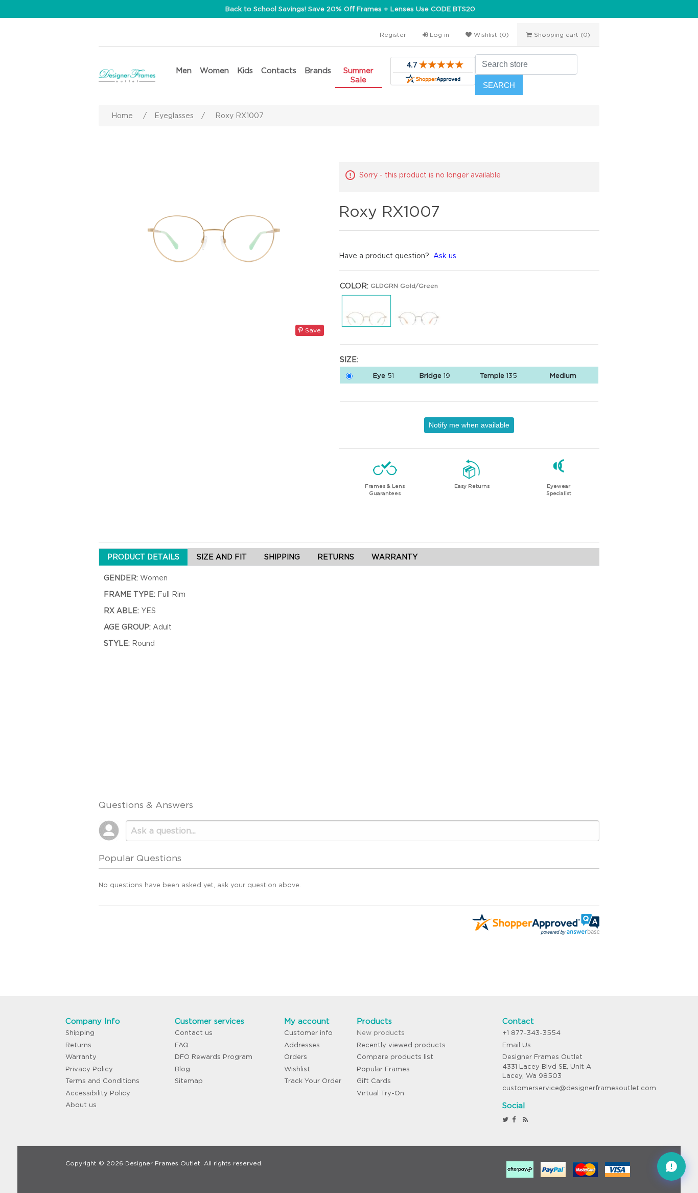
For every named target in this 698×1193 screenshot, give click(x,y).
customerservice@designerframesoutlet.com (579, 1088)
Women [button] (214, 70)
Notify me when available (469, 425)
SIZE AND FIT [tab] (222, 557)
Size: (349, 359)
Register (393, 34)
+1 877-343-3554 (531, 1033)
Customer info (308, 1033)
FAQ (182, 1045)
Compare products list (395, 1057)
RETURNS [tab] (335, 557)
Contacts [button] (278, 70)
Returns (78, 1045)
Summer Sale (358, 75)
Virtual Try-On (380, 1093)
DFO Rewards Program (213, 1057)
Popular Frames (383, 1069)
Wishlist (297, 1069)
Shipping (80, 1033)
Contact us (194, 1033)
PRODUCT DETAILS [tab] (143, 557)
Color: (354, 286)
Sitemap (189, 1081)
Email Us (516, 1045)
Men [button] (184, 70)
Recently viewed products (401, 1045)
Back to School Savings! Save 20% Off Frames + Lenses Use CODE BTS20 (350, 9)
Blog (182, 1069)
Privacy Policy (89, 1069)
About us (81, 1105)
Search (499, 85)
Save (312, 330)
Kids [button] (245, 70)
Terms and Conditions (102, 1081)
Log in (438, 34)
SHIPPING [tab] (282, 557)
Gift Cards (374, 1081)
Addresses (302, 1045)
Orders (295, 1057)
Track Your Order (312, 1081)
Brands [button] (318, 70)
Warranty (81, 1057)
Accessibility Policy (97, 1093)
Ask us (444, 256)
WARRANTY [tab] (394, 557)
